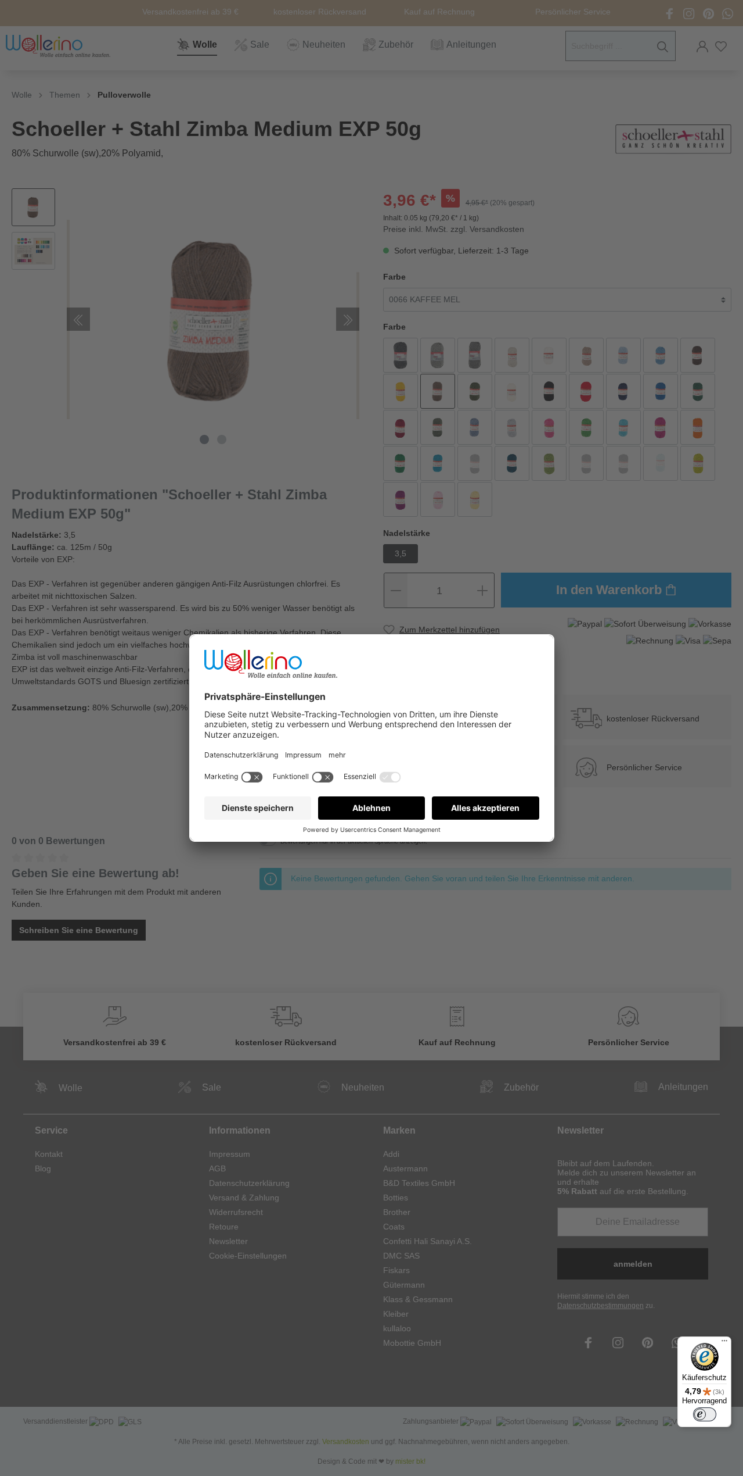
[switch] (704, 1414)
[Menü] (724, 1343)
